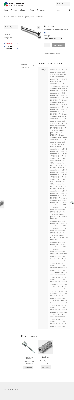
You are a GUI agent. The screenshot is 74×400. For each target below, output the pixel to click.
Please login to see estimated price (56, 29)
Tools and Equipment (9, 47)
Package (47, 36)
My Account (41, 10)
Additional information (25, 66)
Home (6, 10)
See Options (28, 367)
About (22, 10)
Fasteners (20, 17)
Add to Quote (58, 45)
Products (14, 10)
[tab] (28, 66)
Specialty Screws (29, 17)
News (32, 10)
